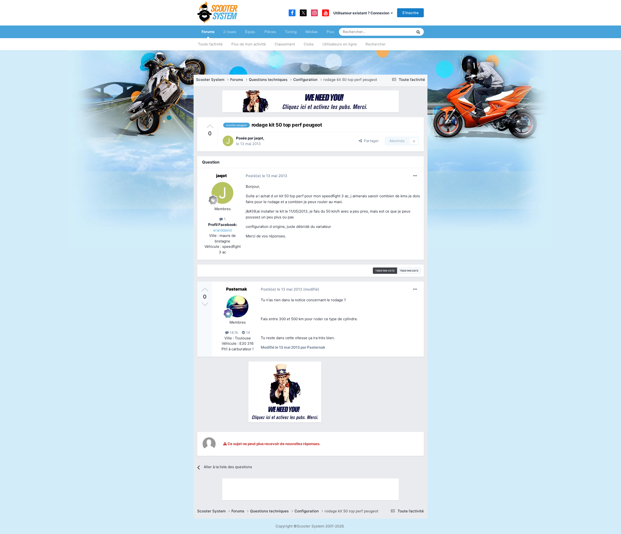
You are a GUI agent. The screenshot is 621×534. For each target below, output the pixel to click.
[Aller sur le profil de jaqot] (228, 141)
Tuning (291, 31)
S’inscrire (410, 12)
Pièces (270, 31)
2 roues (229, 31)
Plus (330, 31)
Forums (208, 31)
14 (247, 332)
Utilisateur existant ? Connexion (362, 13)
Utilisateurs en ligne (339, 44)
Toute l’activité (210, 44)
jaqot (258, 138)
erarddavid (222, 230)
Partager (370, 140)
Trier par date (409, 270)
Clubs (309, 44)
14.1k (233, 332)
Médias (311, 31)
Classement (285, 44)
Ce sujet (400, 32)
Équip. (250, 31)
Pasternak (236, 289)
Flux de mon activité (248, 44)
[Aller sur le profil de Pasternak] (237, 306)
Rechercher (376, 44)
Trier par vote (385, 270)
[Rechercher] (418, 32)
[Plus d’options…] (415, 176)
